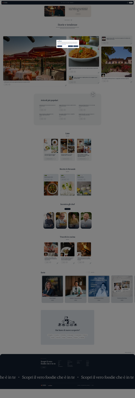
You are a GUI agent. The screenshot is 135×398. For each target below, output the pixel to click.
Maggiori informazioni (64, 44)
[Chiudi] (78, 40)
